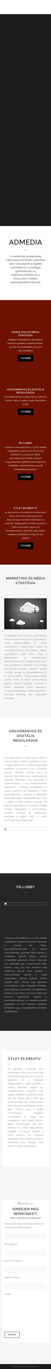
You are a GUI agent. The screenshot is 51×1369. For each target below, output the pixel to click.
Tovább (25, 358)
